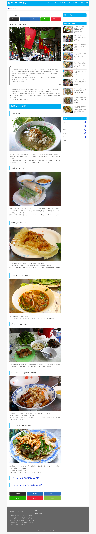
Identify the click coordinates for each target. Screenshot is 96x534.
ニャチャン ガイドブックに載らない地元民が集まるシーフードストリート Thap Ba (80, 82)
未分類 (64, 140)
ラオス (68, 2)
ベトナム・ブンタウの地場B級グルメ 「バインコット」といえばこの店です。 (80, 55)
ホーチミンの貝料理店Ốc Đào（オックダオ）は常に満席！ (80, 46)
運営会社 (37, 510)
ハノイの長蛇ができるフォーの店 (80, 72)
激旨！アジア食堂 (17, 3)
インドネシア (62, 2)
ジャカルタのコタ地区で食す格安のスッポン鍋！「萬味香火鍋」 (80, 99)
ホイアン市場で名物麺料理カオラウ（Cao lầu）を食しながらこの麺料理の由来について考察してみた (80, 109)
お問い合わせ (38, 513)
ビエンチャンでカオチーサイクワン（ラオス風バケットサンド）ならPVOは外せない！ (80, 64)
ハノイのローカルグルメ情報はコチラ (24, 478)
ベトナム (55, 2)
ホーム (49, 2)
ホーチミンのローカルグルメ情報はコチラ (25, 485)
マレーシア (75, 2)
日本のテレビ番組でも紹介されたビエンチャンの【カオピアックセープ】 (80, 90)
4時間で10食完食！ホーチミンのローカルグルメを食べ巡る (80, 37)
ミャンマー (82, 2)
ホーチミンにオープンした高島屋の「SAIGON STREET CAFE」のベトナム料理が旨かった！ (80, 29)
